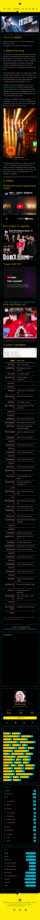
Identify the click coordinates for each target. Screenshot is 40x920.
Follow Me (20, 718)
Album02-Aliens (10, 619)
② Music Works (7, 34)
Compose (18, 34)
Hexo (26, 905)
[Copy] (35, 349)
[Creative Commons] (14, 910)
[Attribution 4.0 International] (20, 910)
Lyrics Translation (29, 617)
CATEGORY (16, 9)
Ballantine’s (12, 87)
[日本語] (33, 9)
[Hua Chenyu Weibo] (32, 722)
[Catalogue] (36, 9)
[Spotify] (24, 722)
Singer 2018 (27, 34)
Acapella (18, 619)
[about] (30, 9)
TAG (22, 9)
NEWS (9, 9)
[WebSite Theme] (26, 910)
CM (4, 619)
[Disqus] (20, 661)
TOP (4, 9)
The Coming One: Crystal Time (19, 302)
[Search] (26, 9)
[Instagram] (7, 722)
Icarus (30, 905)
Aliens (30, 46)
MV (22, 34)
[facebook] (16, 722)
